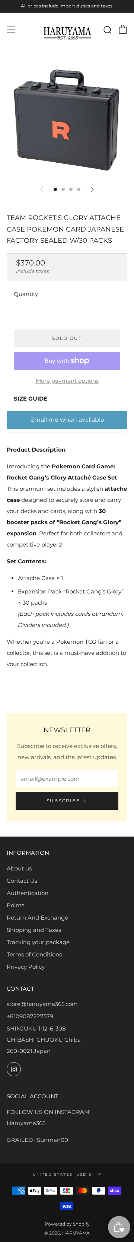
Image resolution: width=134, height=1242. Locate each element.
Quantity (26, 293)
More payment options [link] (67, 380)
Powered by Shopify (67, 1224)
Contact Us (22, 880)
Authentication (27, 893)
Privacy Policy (26, 966)
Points (15, 905)
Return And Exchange (37, 917)
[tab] (55, 189)
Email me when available (67, 419)
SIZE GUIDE (30, 398)
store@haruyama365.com (42, 1003)
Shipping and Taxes (34, 929)
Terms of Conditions (34, 954)
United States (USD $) (63, 1174)
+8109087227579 (30, 1016)
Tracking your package (38, 942)
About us (19, 868)
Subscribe (63, 800)
